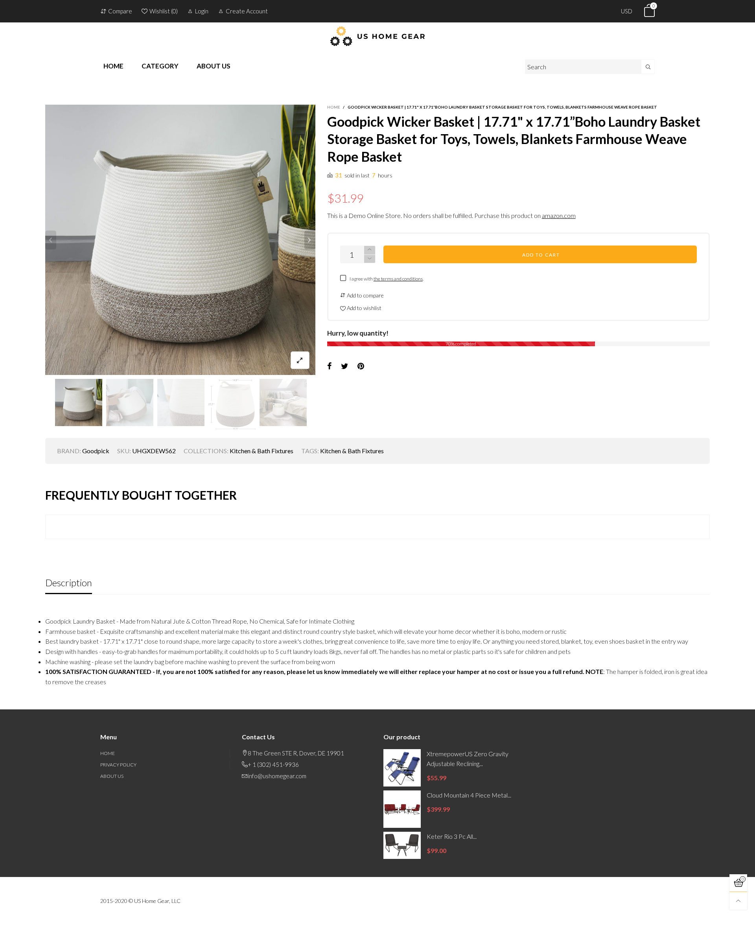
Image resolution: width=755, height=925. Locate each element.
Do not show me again (382, 326)
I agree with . (386, 312)
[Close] (530, 249)
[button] (505, 290)
